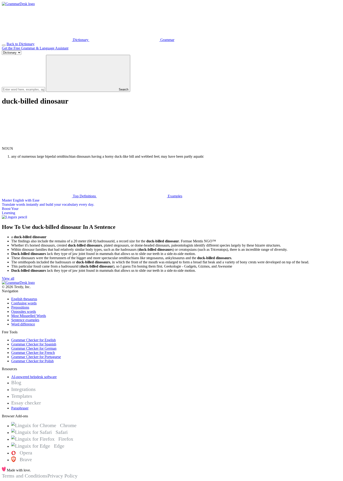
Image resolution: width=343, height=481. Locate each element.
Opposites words (23, 312)
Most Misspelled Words (28, 316)
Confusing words (24, 303)
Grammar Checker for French (33, 353)
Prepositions (20, 307)
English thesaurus (24, 299)
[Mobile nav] (4, 45)
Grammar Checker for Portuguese (36, 357)
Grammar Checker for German (33, 348)
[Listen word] (37, 144)
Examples (174, 196)
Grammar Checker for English (33, 340)
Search (123, 89)
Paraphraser (19, 408)
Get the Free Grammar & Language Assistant (35, 48)
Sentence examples (25, 320)
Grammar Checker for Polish (32, 361)
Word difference (23, 324)
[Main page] (18, 4)
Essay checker (26, 403)
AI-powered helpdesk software (34, 377)
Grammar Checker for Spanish (33, 344)
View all (8, 278)
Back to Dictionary (21, 44)
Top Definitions (84, 196)
